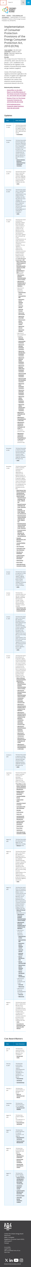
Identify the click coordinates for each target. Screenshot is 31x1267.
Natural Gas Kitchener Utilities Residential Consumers (21, 360)
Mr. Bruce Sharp (20, 1195)
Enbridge (19, 810)
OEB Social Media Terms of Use (12, 1250)
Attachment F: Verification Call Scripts (21, 414)
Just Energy (19, 1080)
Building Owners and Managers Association (20, 793)
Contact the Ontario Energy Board (13, 1234)
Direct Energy (20, 1078)
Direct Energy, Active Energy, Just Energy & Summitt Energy (21, 609)
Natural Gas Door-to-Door (22, 958)
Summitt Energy (20, 1082)
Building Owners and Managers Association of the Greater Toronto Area (20, 1180)
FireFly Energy (20, 812)
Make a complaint (9, 1237)
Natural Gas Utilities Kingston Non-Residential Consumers (22, 407)
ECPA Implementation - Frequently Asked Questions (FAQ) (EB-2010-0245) (15, 106)
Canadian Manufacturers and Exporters (21, 539)
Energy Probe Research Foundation (20, 1161)
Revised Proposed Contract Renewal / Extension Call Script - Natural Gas (21, 518)
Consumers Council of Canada (19, 1187)
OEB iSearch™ (8, 1241)
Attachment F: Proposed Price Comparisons (21, 734)
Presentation (20, 134)
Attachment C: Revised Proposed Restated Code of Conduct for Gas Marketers (21, 707)
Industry (9, 15)
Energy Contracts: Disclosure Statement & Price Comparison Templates (21, 162)
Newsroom (7, 1235)
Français (6, 1243)
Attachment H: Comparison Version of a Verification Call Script (21, 425)
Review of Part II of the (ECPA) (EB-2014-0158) (16, 100)
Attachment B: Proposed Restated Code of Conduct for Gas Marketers (21, 925)
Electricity (21, 984)
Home (3, 15)
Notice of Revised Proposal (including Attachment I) (21, 679)
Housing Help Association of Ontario (20, 1166)
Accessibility (7, 1247)
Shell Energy (19, 830)
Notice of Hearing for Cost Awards (20, 1096)
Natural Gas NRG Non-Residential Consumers (22, 380)
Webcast (19, 845)
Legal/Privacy (7, 1249)
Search (10, 2)
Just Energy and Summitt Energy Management (20, 817)
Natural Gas (21, 986)
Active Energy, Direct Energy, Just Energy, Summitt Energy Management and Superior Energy (21, 493)
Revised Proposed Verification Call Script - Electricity (21, 506)
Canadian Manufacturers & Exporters (20, 1156)
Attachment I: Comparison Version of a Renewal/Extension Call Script (21, 436)
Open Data (7, 1252)
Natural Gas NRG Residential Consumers (22, 375)
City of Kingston (20, 546)
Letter (18, 183)
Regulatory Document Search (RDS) (14, 1239)
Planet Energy (20, 560)
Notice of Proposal (21, 910)
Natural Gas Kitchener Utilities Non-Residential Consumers (22, 368)
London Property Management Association (20, 557)
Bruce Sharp (19, 562)
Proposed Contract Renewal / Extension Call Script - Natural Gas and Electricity (21, 533)
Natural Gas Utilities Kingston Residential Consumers (21, 399)
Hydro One (19, 814)
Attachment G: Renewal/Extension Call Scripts (21, 419)
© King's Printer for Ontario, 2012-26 (12, 1263)
